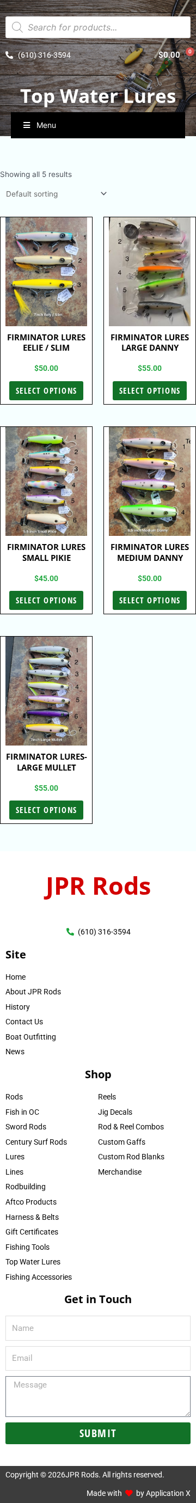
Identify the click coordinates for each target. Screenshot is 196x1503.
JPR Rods (98, 885)
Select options (46, 390)
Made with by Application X (139, 1493)
